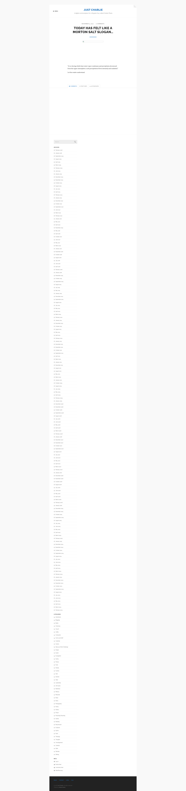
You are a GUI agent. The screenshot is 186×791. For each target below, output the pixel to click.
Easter (57, 652)
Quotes (57, 718)
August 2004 (59, 556)
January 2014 (59, 320)
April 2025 (58, 162)
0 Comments (100, 23)
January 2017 (59, 248)
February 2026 (59, 150)
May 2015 (58, 290)
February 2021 (59, 215)
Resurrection (58, 724)
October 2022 (59, 203)
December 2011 (59, 365)
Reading (57, 721)
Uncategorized (59, 742)
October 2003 (59, 586)
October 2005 (59, 514)
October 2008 (59, 410)
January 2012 (59, 362)
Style (57, 733)
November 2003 (59, 583)
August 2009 (59, 386)
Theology (58, 736)
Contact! (61, 780)
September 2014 (59, 299)
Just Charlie (93, 9)
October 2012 (59, 350)
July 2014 (58, 305)
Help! (57, 679)
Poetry (57, 706)
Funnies (57, 670)
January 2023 (59, 197)
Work (57, 748)
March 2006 (58, 499)
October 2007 (59, 445)
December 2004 (59, 544)
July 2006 (58, 487)
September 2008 (60, 412)
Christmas (58, 626)
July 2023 (58, 189)
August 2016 (58, 257)
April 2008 (58, 427)
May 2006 (58, 493)
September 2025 (59, 156)
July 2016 (58, 260)
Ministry (57, 691)
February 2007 (59, 469)
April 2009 (58, 395)
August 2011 (58, 368)
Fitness (57, 661)
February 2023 (59, 195)
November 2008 (59, 407)
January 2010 (59, 380)
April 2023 (58, 192)
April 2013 (58, 335)
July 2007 (58, 454)
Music (57, 697)
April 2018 (58, 233)
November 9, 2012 (88, 23)
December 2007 (59, 439)
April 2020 (58, 224)
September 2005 (60, 517)
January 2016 (59, 272)
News (57, 700)
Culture (57, 644)
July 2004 (58, 559)
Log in (57, 761)
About (55, 780)
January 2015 (59, 293)
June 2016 (58, 263)
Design (57, 650)
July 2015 (58, 287)
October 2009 (59, 383)
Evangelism (58, 655)
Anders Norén (62, 787)
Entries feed (58, 764)
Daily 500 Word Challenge (62, 647)
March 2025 (58, 165)
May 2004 (58, 565)
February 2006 (59, 502)
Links (67, 780)
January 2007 (59, 472)
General (57, 676)
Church (57, 629)
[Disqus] (93, 111)
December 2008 (59, 404)
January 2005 (59, 541)
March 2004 (58, 571)
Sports (57, 730)
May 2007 (58, 460)
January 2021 (59, 218)
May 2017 (58, 242)
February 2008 (59, 433)
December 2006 (59, 475)
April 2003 (58, 604)
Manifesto (58, 688)
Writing (57, 754)
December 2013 (59, 323)
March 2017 (58, 245)
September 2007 (60, 448)
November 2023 (59, 180)
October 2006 (59, 481)
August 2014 (58, 302)
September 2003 (60, 589)
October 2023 (59, 183)
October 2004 (59, 550)
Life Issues (58, 685)
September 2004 (60, 553)
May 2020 (58, 221)
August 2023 (58, 186)
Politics (57, 709)
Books (57, 623)
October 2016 (59, 254)
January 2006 (59, 505)
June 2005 (58, 526)
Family (57, 659)
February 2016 (59, 269)
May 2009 (58, 392)
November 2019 (59, 227)
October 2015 (59, 278)
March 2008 (58, 430)
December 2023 (59, 177)
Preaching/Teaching (60, 715)
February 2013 (59, 338)
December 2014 (59, 296)
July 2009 (58, 389)
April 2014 (58, 311)
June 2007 (58, 457)
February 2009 (59, 398)
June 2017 (58, 239)
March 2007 (58, 466)
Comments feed (59, 767)
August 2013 (58, 329)
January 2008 (59, 436)
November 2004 (59, 547)
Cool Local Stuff (59, 638)
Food (57, 664)
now (72, 780)
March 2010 (58, 377)
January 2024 (59, 174)
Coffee (57, 632)
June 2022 (58, 209)
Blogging (58, 620)
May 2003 (58, 601)
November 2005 (59, 511)
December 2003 (59, 580)
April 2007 (58, 463)
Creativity (58, 641)
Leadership (58, 682)
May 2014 (58, 308)
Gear (57, 673)
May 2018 (58, 230)
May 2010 (58, 374)
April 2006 (58, 496)
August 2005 (59, 520)
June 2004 (58, 562)
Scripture (58, 727)
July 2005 (58, 523)
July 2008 (58, 419)
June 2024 (58, 171)
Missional (58, 694)
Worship (57, 751)
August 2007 (58, 451)
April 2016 (58, 266)
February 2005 (59, 538)
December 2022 (59, 200)
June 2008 (58, 421)
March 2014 (58, 314)
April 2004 (58, 568)
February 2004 (59, 574)
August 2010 (58, 371)
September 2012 (59, 353)
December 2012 (59, 344)
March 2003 (58, 607)
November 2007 (59, 442)
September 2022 (59, 206)
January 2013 (59, 341)
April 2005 (58, 532)
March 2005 (58, 535)
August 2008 (59, 416)
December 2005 (59, 508)
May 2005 (58, 529)
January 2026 (59, 153)
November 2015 (59, 275)
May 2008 (58, 424)
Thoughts (58, 739)
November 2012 (59, 347)
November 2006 (59, 478)
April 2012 (58, 356)
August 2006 (59, 484)
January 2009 (59, 401)
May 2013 (58, 332)
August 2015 (58, 284)
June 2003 (58, 598)
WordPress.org (59, 770)
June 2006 (58, 490)
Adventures (58, 617)
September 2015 (59, 281)
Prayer (57, 712)
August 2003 (58, 592)
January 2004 (59, 577)
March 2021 (58, 212)
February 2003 (59, 610)
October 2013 (59, 326)
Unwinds (58, 745)
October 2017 (59, 236)
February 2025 (59, 168)
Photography (59, 703)
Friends (57, 667)
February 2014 (59, 317)
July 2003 (58, 595)
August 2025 (58, 159)
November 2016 (59, 251)
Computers (58, 635)
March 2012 (58, 359)
